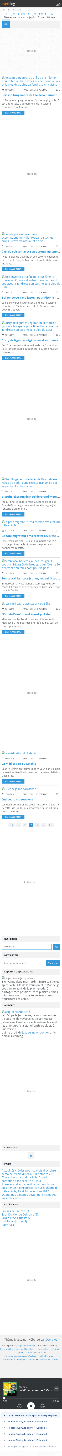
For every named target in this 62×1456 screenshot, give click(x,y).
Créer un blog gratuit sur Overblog (16, 1348)
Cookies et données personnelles (19, 1359)
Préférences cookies (48, 1359)
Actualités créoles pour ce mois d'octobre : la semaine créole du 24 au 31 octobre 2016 (31, 1172)
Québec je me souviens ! (18, 799)
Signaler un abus (24, 1352)
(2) (16, 1218)
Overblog (52, 1339)
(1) (9, 1225)
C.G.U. (40, 1352)
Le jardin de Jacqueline (31, 13)
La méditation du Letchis (19, 764)
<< (11, 825)
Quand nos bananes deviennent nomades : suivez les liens (30, 1196)
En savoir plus (13, 112)
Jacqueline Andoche (35, 1032)
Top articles (42, 1348)
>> (50, 825)
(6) (15, 1211)
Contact (55, 1348)
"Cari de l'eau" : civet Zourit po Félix (26, 614)
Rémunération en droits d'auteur (20, 1355)
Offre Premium (47, 1355)
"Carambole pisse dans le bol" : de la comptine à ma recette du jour (25, 1179)
